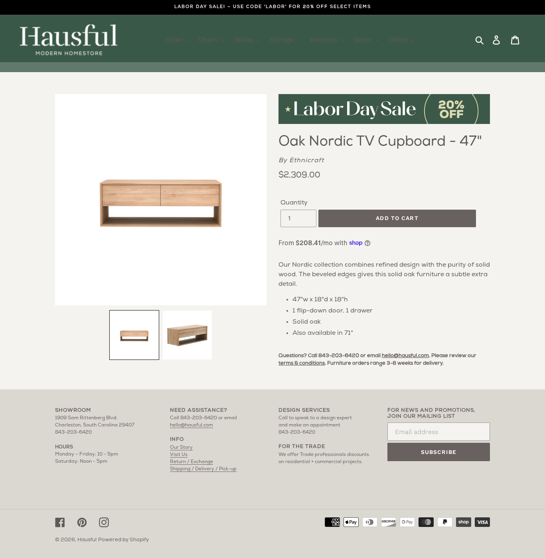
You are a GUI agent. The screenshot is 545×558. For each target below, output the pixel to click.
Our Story (181, 447)
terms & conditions (301, 363)
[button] (134, 335)
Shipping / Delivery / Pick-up (203, 469)
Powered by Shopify (123, 539)
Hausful (87, 539)
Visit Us (179, 454)
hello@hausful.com (405, 355)
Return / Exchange (191, 462)
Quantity (294, 203)
